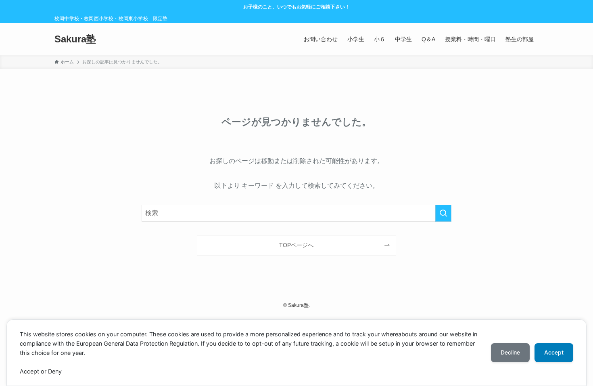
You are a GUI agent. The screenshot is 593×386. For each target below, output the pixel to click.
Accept (554, 352)
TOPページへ (296, 245)
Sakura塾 (75, 39)
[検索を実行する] (443, 213)
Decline (510, 352)
